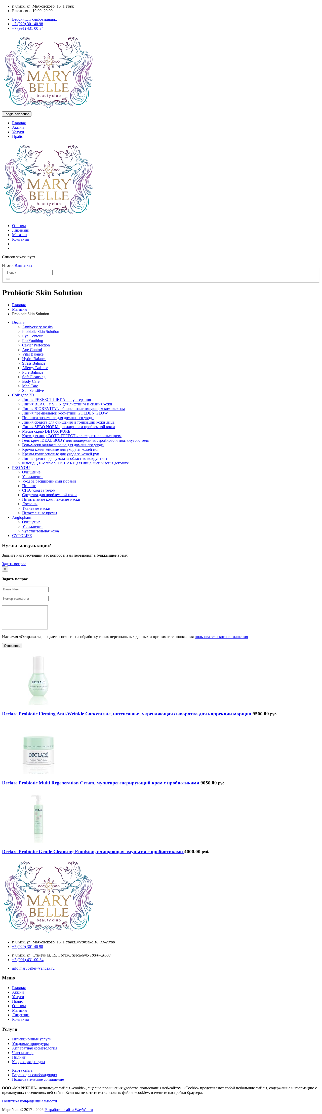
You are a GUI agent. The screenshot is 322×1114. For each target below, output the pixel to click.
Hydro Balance (34, 359)
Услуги (18, 132)
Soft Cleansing (34, 377)
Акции (18, 127)
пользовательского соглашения (221, 636)
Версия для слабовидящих (34, 19)
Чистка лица (22, 1053)
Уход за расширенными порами (49, 481)
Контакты (20, 239)
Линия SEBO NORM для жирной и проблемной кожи (68, 427)
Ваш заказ (23, 265)
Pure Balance (32, 372)
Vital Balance (33, 354)
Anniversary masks (37, 327)
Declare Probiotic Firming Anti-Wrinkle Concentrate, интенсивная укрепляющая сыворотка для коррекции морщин (127, 713)
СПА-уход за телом (38, 490)
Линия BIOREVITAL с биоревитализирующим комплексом (73, 408)
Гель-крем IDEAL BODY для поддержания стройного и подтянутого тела (85, 440)
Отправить (12, 646)
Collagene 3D (23, 395)
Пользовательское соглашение (38, 1079)
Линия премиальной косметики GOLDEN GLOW (65, 413)
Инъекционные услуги (32, 1039)
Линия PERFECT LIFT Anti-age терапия (56, 399)
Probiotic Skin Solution (40, 331)
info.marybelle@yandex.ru (33, 968)
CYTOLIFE (22, 535)
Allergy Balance (35, 368)
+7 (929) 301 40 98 (27, 24)
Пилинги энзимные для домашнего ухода (58, 418)
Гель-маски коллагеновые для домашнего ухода (63, 445)
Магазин (19, 235)
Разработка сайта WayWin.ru (69, 1109)
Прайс (17, 136)
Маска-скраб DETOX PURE (46, 431)
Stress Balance (33, 363)
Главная (19, 123)
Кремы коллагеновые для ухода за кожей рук (60, 454)
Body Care (30, 381)
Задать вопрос (14, 564)
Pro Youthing (32, 340)
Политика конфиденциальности (29, 1101)
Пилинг (29, 486)
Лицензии (20, 230)
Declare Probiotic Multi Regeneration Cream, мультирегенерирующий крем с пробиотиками (101, 782)
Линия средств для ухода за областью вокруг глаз (64, 458)
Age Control (32, 349)
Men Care (30, 386)
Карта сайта (22, 1070)
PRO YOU (21, 467)
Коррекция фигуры (28, 1062)
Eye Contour (32, 336)
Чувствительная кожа (40, 531)
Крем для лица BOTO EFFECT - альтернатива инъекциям (72, 436)
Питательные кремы (39, 513)
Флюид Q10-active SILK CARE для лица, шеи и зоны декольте (75, 463)
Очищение (31, 472)
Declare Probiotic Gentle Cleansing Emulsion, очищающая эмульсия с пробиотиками (93, 851)
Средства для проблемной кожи (49, 495)
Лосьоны (29, 504)
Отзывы (19, 226)
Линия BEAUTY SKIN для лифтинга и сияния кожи (67, 404)
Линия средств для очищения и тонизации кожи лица (68, 422)
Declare (18, 322)
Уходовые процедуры (30, 1043)
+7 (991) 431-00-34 (28, 28)
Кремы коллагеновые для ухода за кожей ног (60, 449)
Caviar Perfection (36, 345)
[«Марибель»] (48, 109)
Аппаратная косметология (34, 1048)
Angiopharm (22, 517)
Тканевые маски (36, 508)
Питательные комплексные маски (51, 499)
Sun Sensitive (33, 390)
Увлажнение (32, 476)
